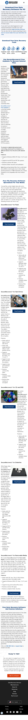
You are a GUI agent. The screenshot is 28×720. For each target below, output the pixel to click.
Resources (14, 689)
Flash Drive (13, 52)
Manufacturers (15, 685)
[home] (11, 2)
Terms (6, 709)
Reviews (14, 693)
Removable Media (23, 52)
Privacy (7, 706)
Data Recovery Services (14, 682)
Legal (21, 706)
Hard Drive (8, 52)
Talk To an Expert (14, 675)
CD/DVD (17, 52)
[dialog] (2, 713)
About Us (14, 687)
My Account (14, 696)
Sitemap (21, 709)
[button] (24, 3)
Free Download (18, 82)
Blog (14, 691)
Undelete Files (4, 52)
